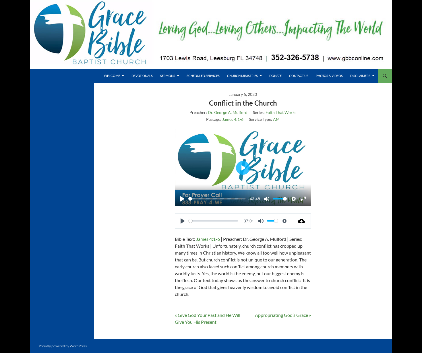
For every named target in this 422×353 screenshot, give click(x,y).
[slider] (215, 198)
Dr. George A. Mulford (227, 112)
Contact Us (298, 75)
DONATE (275, 75)
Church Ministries (242, 75)
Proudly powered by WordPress (63, 346)
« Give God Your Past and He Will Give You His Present (207, 318)
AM (276, 119)
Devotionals (142, 75)
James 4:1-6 (232, 119)
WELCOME (112, 75)
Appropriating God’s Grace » (283, 315)
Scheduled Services (203, 75)
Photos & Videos (329, 75)
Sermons (167, 75)
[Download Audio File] (301, 221)
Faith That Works (281, 112)
